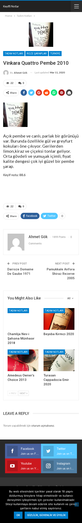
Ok (18, 515)
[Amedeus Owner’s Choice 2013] (23, 360)
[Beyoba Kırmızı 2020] (59, 319)
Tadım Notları (14, 53)
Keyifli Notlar (11, 6)
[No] (77, 504)
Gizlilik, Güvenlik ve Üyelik (46, 515)
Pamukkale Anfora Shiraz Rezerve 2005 (61, 273)
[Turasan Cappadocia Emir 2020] (59, 360)
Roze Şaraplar (37, 53)
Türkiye (55, 53)
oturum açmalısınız (42, 425)
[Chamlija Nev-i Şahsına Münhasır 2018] (23, 319)
